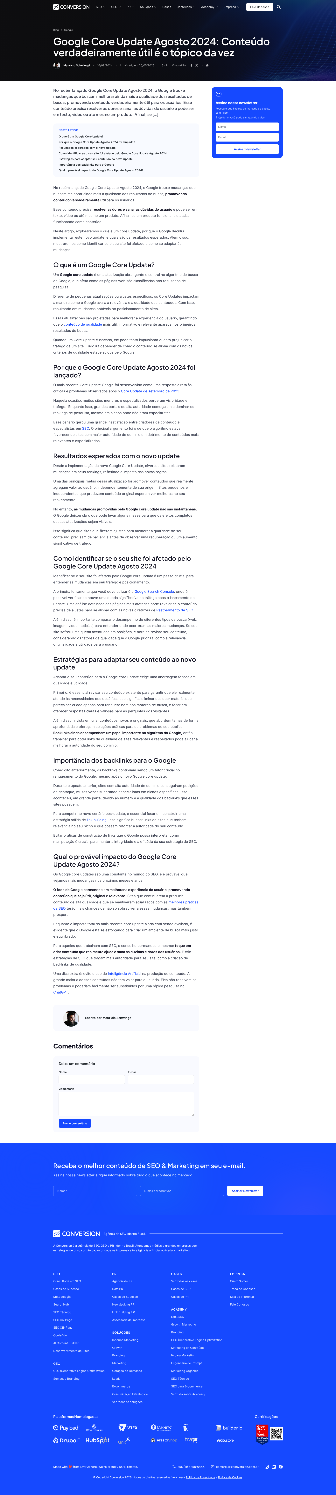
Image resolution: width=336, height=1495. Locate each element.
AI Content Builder (66, 1343)
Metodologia (62, 1297)
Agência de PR (122, 1281)
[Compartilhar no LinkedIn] (201, 65)
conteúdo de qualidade (83, 324)
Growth (117, 1348)
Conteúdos (184, 7)
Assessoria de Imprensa (128, 1320)
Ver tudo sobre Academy (188, 1394)
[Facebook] (280, 1466)
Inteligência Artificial (125, 974)
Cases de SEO (181, 1289)
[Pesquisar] (279, 7)
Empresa (230, 7)
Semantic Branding (66, 1378)
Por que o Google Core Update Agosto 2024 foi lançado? (97, 142)
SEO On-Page (62, 1320)
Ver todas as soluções (127, 1402)
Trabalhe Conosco (242, 1289)
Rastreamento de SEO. (175, 610)
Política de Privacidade (200, 1477)
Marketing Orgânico (185, 1371)
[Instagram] (266, 1466)
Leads (116, 1378)
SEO (99, 7)
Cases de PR (180, 1297)
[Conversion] (71, 7)
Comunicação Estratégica (130, 1394)
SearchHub (61, 1304)
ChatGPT (60, 992)
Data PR (117, 1289)
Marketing (119, 1363)
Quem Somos (239, 1281)
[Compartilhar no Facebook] (191, 65)
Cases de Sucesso (66, 1289)
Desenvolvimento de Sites (71, 1351)
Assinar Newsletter (247, 149)
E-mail (132, 1072)
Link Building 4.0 (123, 1312)
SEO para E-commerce (187, 1386)
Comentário (66, 1088)
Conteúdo (60, 1335)
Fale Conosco (259, 7)
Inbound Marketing (125, 1340)
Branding (118, 1355)
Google (68, 29)
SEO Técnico (62, 1312)
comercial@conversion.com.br (237, 1467)
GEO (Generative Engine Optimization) (79, 1371)
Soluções (146, 7)
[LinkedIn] (274, 1466)
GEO (114, 7)
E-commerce (121, 1386)
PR (129, 7)
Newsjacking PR (123, 1304)
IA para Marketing (183, 1355)
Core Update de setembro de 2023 (150, 391)
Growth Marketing (183, 1324)
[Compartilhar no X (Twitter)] (196, 65)
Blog (56, 29)
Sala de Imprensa (242, 1297)
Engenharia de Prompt (186, 1363)
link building (97, 820)
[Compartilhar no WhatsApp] (207, 65)
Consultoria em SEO (67, 1281)
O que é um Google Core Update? (81, 136)
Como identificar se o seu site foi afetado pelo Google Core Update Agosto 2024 (113, 153)
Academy (207, 7)
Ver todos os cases (184, 1281)
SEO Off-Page (63, 1327)
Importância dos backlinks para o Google (86, 164)
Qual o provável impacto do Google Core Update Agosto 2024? (101, 170)
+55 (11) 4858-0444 (191, 1467)
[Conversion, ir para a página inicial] (76, 1233)
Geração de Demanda (127, 1371)
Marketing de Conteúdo (187, 1348)
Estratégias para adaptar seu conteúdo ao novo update (96, 159)
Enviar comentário (75, 1123)
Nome (63, 1072)
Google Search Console (154, 591)
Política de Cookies (230, 1477)
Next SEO (177, 1317)
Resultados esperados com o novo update (87, 147)
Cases (166, 7)
